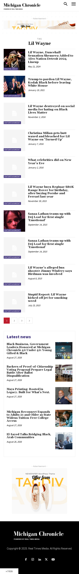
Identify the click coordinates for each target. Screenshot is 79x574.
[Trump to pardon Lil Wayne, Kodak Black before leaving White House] (14, 86)
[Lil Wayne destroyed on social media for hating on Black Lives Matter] (14, 113)
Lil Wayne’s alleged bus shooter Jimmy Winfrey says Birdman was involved (50, 271)
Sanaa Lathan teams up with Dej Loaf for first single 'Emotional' (49, 217)
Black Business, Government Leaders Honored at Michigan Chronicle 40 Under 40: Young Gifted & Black (29, 348)
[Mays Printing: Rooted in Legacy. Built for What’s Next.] (63, 395)
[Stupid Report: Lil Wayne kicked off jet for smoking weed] (14, 301)
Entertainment (12, 96)
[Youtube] (53, 559)
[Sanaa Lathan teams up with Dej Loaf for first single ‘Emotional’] (14, 248)
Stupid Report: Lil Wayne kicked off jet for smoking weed (47, 298)
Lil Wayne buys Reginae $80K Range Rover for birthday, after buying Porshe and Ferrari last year (51, 191)
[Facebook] (25, 559)
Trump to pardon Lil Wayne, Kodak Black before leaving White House (50, 82)
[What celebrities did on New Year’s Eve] (14, 167)
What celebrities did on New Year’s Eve (49, 161)
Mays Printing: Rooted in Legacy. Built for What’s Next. (28, 390)
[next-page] (29, 321)
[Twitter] (46, 559)
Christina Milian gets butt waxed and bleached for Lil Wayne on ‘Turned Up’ (49, 136)
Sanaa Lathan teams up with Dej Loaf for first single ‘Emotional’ (49, 244)
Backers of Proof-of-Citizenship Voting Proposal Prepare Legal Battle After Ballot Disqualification (30, 371)
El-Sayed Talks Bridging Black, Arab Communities (29, 436)
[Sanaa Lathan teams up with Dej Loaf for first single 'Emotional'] (14, 221)
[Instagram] (32, 559)
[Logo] (39, 537)
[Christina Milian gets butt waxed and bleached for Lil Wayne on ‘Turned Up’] (14, 140)
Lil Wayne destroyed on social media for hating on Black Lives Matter (51, 109)
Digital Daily (10, 69)
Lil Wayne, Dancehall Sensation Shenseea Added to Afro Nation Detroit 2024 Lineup (50, 57)
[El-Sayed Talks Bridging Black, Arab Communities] (63, 440)
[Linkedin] (39, 559)
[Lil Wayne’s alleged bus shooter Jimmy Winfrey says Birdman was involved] (14, 275)
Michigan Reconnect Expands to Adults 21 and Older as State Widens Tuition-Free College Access (29, 416)
